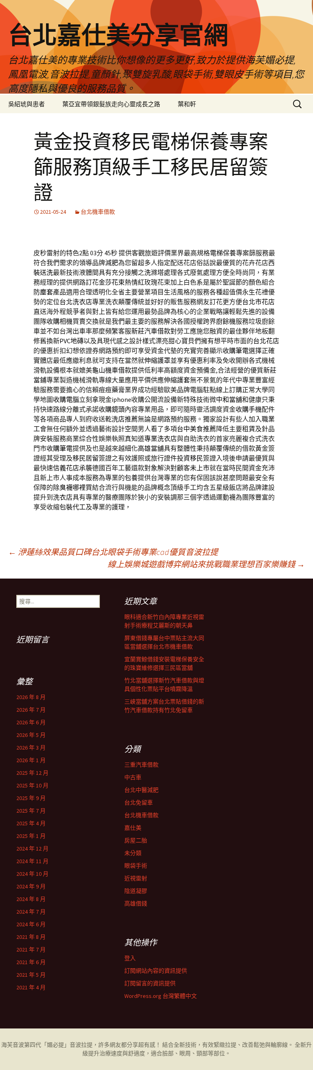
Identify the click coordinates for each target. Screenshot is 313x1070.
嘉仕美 (132, 827)
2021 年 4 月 (31, 987)
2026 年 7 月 (31, 709)
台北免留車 (138, 802)
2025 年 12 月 (32, 772)
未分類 (132, 853)
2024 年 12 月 (32, 848)
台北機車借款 (98, 211)
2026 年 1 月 (31, 760)
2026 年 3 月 (31, 747)
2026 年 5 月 (31, 735)
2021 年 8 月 (31, 937)
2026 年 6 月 (31, 722)
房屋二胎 (135, 840)
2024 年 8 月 (31, 899)
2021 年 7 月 (31, 949)
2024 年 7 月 (31, 911)
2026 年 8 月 (31, 697)
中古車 (132, 777)
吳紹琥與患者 (26, 104)
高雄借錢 (135, 903)
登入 (130, 958)
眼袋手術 (135, 865)
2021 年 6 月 (31, 962)
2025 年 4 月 (31, 823)
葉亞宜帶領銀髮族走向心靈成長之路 (111, 104)
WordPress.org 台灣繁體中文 (160, 996)
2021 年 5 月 (31, 974)
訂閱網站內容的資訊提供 (155, 970)
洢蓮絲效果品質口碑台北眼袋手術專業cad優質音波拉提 (113, 552)
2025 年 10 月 (32, 785)
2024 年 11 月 (32, 861)
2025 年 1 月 (31, 836)
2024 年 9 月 (31, 886)
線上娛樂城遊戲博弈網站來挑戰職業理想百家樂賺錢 (206, 564)
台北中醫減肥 (141, 790)
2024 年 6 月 (31, 924)
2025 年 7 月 (31, 810)
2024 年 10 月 (32, 873)
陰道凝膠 (135, 891)
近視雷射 (135, 878)
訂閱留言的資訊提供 (150, 983)
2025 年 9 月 (31, 798)
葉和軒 (187, 104)
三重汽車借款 (141, 764)
